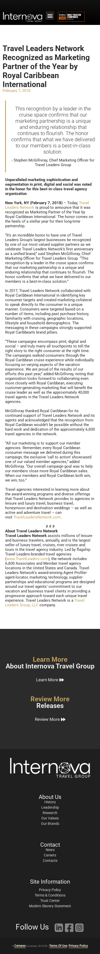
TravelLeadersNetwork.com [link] (37, 517)
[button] (50, 15)
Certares (20, 946)
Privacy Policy (78, 946)
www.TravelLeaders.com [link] (27, 558)
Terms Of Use (58, 946)
